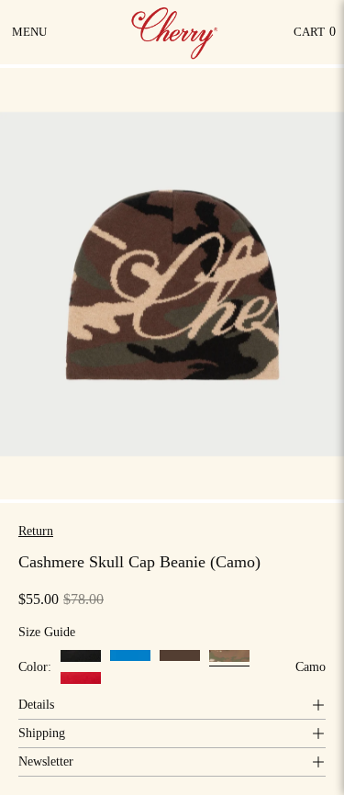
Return (35, 531)
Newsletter (45, 761)
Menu (31, 38)
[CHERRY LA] (176, 32)
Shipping (41, 733)
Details (36, 704)
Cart (314, 36)
